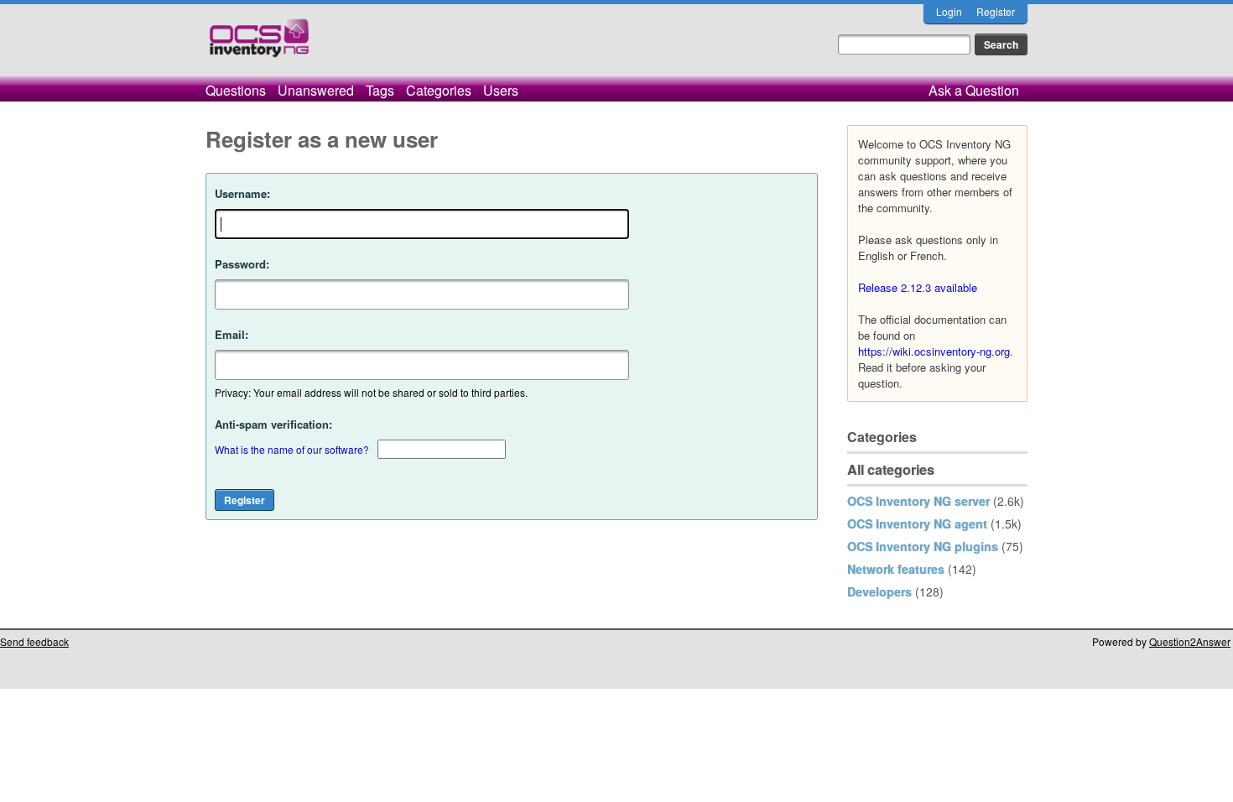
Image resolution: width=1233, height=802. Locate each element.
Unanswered (316, 90)
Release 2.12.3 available (917, 287)
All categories (890, 469)
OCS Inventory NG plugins (922, 546)
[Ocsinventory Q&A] (259, 45)
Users (500, 90)
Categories (438, 90)
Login (949, 11)
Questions (236, 90)
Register (995, 11)
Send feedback (34, 641)
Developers (879, 591)
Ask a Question (974, 90)
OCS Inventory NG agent (917, 523)
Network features (895, 568)
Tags (380, 90)
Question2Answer (1189, 641)
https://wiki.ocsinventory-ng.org (934, 351)
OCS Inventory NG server (918, 500)
